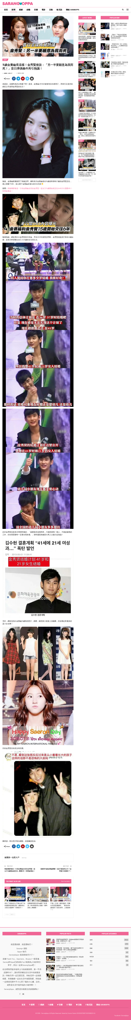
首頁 (6, 9)
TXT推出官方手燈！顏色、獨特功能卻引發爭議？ (119, 72)
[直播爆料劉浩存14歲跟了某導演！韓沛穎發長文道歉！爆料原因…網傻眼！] (37, 894)
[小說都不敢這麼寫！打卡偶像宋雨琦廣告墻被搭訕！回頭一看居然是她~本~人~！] (87, 105)
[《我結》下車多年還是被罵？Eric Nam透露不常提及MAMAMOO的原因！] (105, 37)
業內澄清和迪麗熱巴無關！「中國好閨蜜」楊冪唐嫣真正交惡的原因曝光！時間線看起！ (70, 975)
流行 (91, 965)
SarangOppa (125, 1015)
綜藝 (28, 9)
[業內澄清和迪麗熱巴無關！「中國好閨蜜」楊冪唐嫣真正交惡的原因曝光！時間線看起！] (50, 977)
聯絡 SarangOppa (72, 9)
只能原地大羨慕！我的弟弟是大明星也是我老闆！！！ (119, 63)
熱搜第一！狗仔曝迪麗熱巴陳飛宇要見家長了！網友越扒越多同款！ (70, 966)
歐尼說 (59, 9)
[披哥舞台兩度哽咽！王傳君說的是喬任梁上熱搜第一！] (87, 67)
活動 (51, 9)
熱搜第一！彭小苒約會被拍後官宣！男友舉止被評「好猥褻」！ (70, 957)
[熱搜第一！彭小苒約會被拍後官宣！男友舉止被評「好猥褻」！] (50, 959)
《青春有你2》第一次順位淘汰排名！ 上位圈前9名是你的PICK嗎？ (119, 45)
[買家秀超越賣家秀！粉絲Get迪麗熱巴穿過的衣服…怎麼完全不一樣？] (50, 942)
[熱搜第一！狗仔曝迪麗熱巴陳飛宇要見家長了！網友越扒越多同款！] (50, 968)
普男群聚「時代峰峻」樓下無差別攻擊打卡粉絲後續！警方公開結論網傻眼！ (70, 949)
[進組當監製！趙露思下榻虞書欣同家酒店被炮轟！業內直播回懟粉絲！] (87, 29)
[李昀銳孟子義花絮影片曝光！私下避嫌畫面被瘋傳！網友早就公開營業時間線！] (87, 146)
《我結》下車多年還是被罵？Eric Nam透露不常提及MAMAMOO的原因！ (119, 36)
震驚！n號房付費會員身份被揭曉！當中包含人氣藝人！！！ (119, 25)
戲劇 (21, 9)
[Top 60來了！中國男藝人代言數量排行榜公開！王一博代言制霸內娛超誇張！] (87, 165)
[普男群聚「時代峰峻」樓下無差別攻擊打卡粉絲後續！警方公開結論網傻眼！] (50, 950)
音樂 (36, 9)
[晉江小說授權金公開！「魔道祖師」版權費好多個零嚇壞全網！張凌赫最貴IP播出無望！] (87, 85)
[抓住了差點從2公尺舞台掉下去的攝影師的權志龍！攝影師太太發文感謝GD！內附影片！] (15, 894)
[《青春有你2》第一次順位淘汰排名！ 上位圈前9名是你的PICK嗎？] (105, 46)
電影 (43, 9)
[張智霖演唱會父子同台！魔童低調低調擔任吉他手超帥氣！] (87, 48)
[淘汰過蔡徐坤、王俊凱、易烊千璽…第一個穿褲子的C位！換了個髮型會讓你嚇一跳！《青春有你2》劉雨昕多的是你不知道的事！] (105, 56)
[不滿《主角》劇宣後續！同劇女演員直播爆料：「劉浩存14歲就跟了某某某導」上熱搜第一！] (60, 894)
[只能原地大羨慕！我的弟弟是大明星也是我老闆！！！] (105, 64)
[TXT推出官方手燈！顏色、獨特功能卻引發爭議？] (105, 74)
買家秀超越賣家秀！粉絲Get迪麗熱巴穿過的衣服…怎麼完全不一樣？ (70, 940)
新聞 (13, 9)
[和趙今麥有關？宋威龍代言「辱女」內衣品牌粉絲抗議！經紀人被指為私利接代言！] (87, 125)
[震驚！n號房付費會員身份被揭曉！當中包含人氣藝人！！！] (105, 26)
